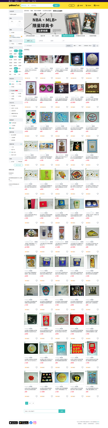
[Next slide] (37, 59)
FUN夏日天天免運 (80, 35)
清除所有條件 (18, 165)
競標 (52, 41)
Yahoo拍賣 (14, 5)
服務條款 (80, 423)
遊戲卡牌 (43, 35)
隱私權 (84, 423)
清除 (21, 144)
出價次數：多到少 (88, 45)
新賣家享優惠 (93, 35)
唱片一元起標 (55, 35)
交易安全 (97, 423)
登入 (72, 5)
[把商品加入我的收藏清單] (36, 78)
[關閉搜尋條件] (28, 5)
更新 (98, 421)
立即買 (41, 41)
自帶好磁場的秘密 (30, 35)
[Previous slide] (25, 59)
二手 (63, 41)
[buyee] (16, 36)
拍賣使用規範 (91, 423)
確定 (19, 25)
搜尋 (62, 411)
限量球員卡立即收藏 (68, 35)
